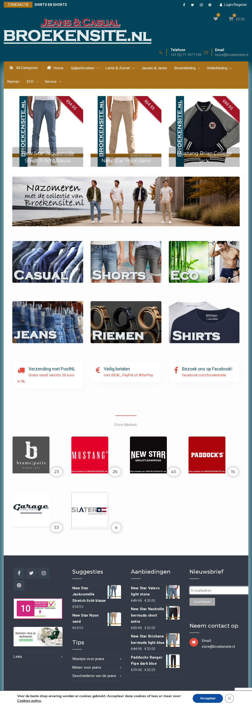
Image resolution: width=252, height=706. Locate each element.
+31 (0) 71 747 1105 (186, 55)
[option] (48, 131)
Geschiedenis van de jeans (94, 676)
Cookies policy (29, 700)
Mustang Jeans (92, 478)
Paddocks (204, 478)
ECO (30, 81)
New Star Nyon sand (126, 161)
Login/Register (235, 5)
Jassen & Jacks (154, 68)
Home (58, 68)
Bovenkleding (185, 68)
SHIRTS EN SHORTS (50, 5)
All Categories (27, 68)
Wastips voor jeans (88, 659)
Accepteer (208, 698)
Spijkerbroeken (82, 68)
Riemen (13, 81)
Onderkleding (217, 68)
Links (18, 656)
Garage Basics (32, 534)
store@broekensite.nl (231, 55)
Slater (82, 534)
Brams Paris (30, 478)
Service (51, 81)
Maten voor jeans (86, 667)
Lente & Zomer (118, 68)
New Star (144, 478)
